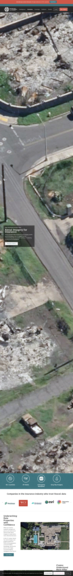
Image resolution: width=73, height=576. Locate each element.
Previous (2, 501)
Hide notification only (58, 573)
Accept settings (48, 573)
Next (71, 501)
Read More (53, 2)
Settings (68, 573)
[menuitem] (14, 9)
